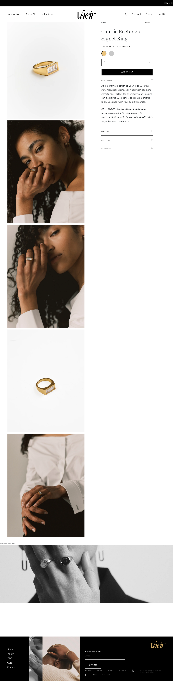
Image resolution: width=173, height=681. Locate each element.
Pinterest (106, 675)
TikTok (94, 675)
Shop (10, 650)
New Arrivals (14, 14)
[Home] (158, 644)
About (149, 14)
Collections (47, 14)
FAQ (9, 658)
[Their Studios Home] (86, 14)
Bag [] (162, 14)
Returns (88, 671)
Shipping (122, 671)
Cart (9, 663)
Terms (99, 671)
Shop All (30, 14)
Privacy (110, 671)
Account (136, 14)
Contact (11, 667)
